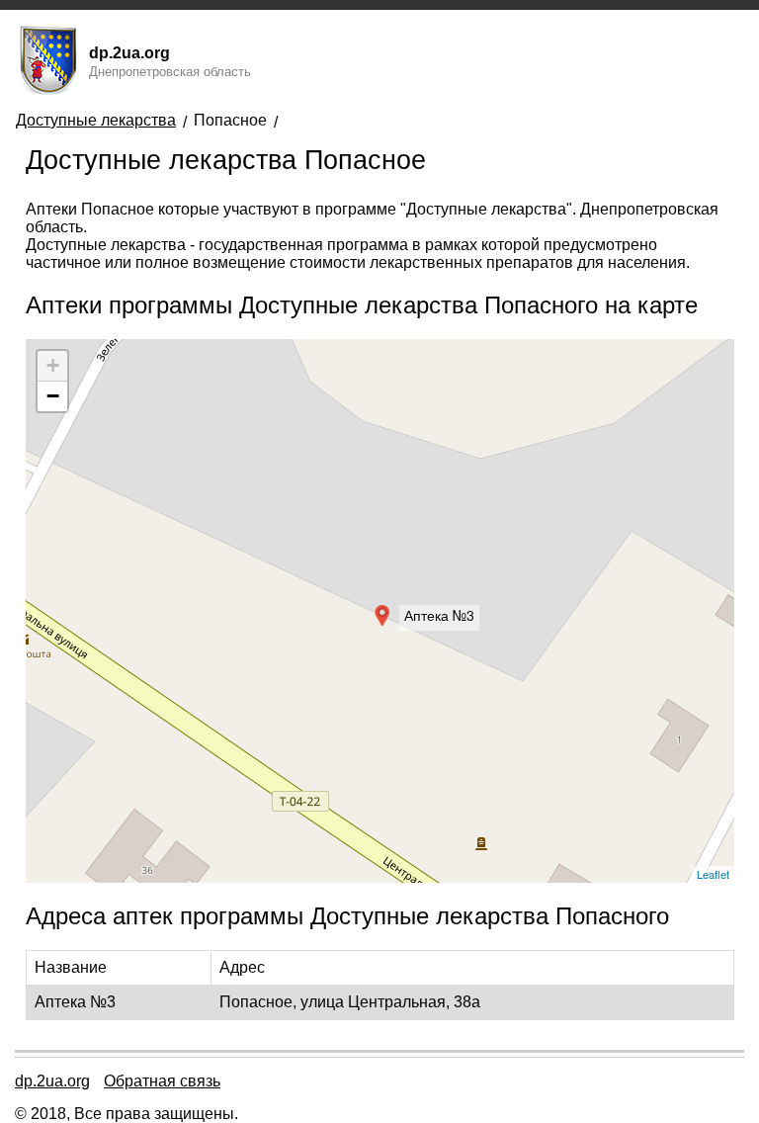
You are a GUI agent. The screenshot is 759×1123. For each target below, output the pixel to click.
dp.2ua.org (52, 1081)
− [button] (52, 396)
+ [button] (52, 365)
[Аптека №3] (380, 611)
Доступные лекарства (96, 120)
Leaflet (713, 874)
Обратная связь (162, 1081)
